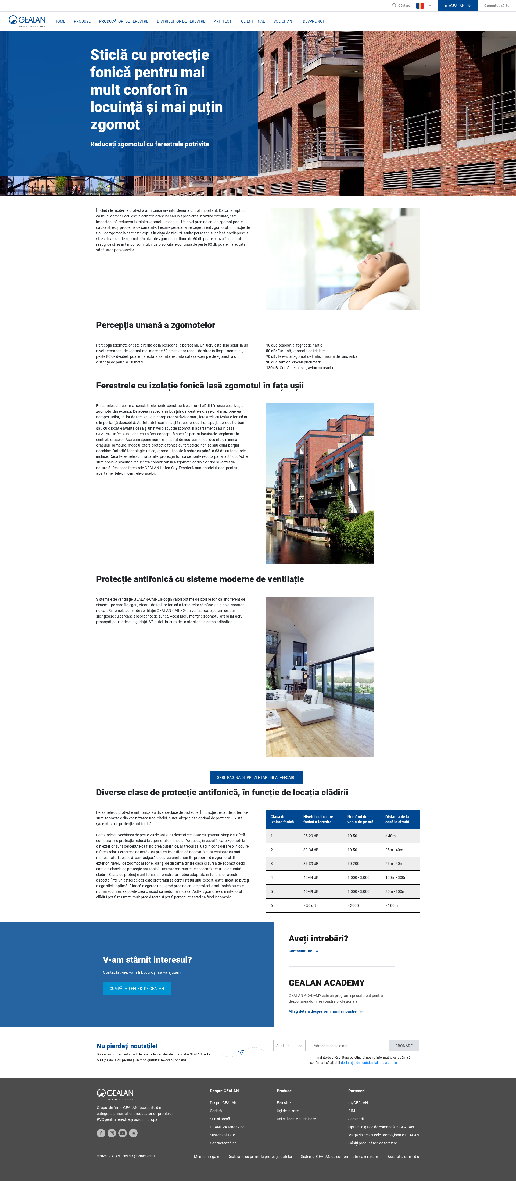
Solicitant (284, 21)
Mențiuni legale (206, 1156)
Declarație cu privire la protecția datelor (260, 1156)
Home (60, 21)
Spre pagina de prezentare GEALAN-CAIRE (256, 777)
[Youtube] (122, 1133)
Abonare (404, 1046)
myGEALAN (455, 5)
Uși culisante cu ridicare (296, 1119)
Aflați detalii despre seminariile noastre (323, 1011)
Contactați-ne (300, 951)
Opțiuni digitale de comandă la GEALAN (381, 1127)
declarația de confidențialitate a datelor (369, 1063)
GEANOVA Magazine (227, 1127)
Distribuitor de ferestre (181, 21)
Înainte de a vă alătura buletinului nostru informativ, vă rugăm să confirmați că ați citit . (360, 1060)
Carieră (216, 1111)
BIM (351, 1111)
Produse (82, 21)
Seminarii (356, 1119)
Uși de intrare (288, 1111)
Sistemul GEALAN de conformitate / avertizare (339, 1156)
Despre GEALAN (223, 1103)
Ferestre (284, 1103)
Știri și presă (220, 1119)
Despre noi (313, 21)
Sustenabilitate (222, 1135)
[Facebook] (101, 1133)
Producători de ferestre (123, 21)
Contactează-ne (223, 1143)
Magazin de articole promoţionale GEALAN (383, 1135)
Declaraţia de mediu (402, 1156)
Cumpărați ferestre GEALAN (137, 988)
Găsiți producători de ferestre (372, 1143)
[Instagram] (112, 1133)
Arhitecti (223, 21)
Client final (253, 21)
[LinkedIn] (133, 1133)
